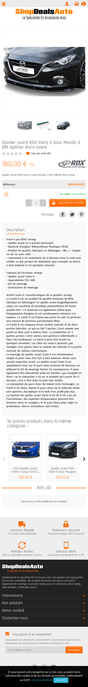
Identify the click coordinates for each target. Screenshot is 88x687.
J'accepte (60, 680)
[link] (62, 214)
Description (15, 229)
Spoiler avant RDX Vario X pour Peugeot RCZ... (62, 471)
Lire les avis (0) (41, 153)
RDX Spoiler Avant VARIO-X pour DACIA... (25, 470)
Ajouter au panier (71, 202)
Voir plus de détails (42, 680)
